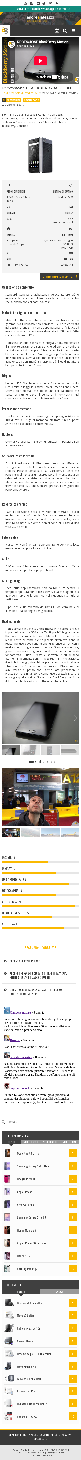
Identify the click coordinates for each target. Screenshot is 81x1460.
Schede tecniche (39, 1435)
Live (25, 1435)
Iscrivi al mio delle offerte (41, 9)
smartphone (31, 100)
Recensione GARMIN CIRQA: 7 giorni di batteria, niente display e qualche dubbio (38, 975)
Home (5, 93)
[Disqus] (40, 1055)
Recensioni (16, 93)
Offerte (55, 1435)
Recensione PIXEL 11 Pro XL (26, 961)
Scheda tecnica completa (57, 277)
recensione (14, 100)
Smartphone (32, 93)
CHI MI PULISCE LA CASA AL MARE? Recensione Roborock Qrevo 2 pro (37, 992)
